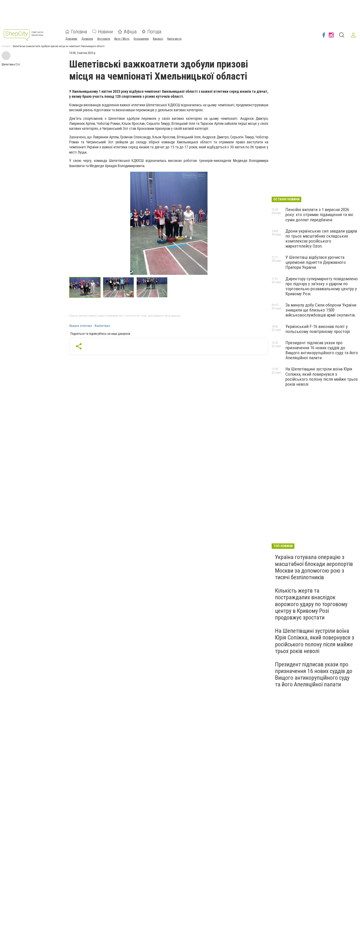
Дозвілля (87, 38)
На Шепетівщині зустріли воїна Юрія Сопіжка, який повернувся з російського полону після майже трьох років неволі (321, 377)
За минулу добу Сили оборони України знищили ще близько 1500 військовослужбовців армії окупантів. (320, 310)
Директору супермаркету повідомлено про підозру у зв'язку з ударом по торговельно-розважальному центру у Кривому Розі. (321, 286)
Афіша (130, 32)
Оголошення (141, 38)
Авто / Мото (121, 38)
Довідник (71, 38)
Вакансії (158, 38)
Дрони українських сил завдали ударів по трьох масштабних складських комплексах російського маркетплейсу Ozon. (321, 239)
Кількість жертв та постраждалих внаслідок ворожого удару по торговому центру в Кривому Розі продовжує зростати (311, 604)
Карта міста (174, 38)
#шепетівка (102, 326)
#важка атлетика (80, 326)
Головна (79, 32)
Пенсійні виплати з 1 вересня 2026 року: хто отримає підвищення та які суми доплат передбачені (319, 214)
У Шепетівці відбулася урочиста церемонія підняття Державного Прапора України (315, 262)
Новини (105, 32)
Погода (154, 32)
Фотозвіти (103, 38)
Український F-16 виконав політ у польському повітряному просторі (317, 329)
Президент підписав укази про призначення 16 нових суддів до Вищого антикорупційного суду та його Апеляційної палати (321, 350)
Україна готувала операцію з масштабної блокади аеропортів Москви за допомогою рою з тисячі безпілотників (314, 567)
